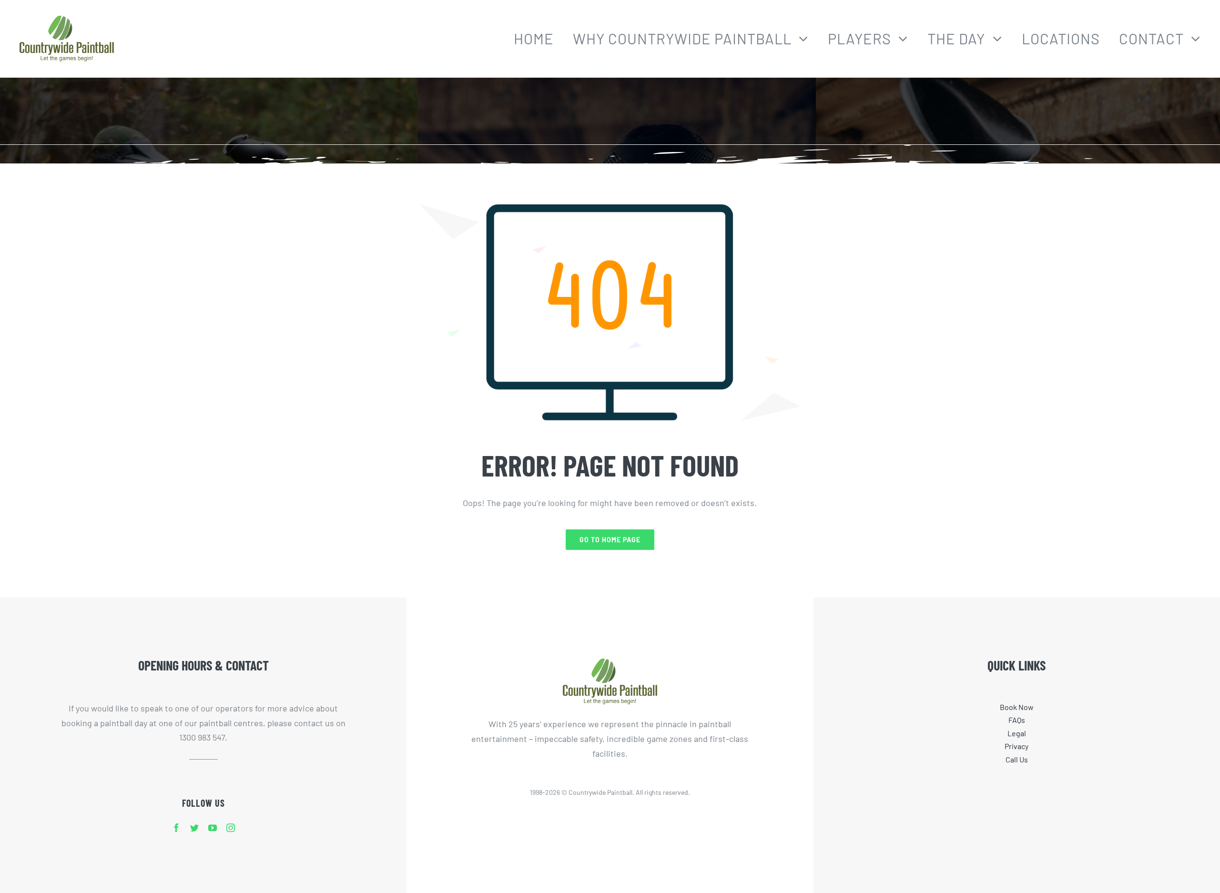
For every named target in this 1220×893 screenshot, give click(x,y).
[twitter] (194, 827)
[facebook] (176, 827)
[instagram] (230, 827)
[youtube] (212, 827)
